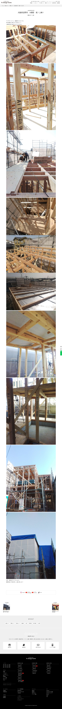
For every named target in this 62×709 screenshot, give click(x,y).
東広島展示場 (20, 670)
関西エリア (29, 15)
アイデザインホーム (31, 658)
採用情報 (59, 1)
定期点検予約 (19, 690)
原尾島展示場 (20, 680)
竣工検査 (34, 623)
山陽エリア (7, 623)
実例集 (4, 671)
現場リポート (44, 1)
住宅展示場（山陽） (20, 663)
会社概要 (56, 1)
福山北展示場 (20, 674)
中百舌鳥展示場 (35, 670)
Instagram (23, 592)
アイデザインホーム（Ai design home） (6, 2)
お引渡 (39, 623)
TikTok (41, 592)
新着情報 (38, 1)
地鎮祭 (23, 623)
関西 (34, 1)
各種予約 (33, 690)
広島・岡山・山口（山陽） (7, 664)
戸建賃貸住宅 (5, 691)
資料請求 (33, 691)
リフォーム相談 (34, 694)
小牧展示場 (48, 670)
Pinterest (47, 694)
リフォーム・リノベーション (51, 1)
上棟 (33, 15)
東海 (36, 1)
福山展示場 (19, 675)
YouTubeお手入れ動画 (29, 592)
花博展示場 (34, 668)
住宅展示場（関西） (35, 663)
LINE (47, 696)
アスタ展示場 (20, 668)
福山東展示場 (20, 673)
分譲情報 (4, 690)
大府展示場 (48, 673)
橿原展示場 (34, 673)
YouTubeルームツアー (35, 592)
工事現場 (30, 623)
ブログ (47, 1)
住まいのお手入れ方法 (21, 691)
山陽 (32, 1)
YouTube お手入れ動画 (49, 691)
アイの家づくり (5, 674)
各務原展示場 (49, 668)
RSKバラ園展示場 (20, 681)
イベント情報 (41, 1)
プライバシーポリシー (21, 698)
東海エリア (18, 623)
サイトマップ (19, 697)
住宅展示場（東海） (49, 663)
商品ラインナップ (5, 675)
